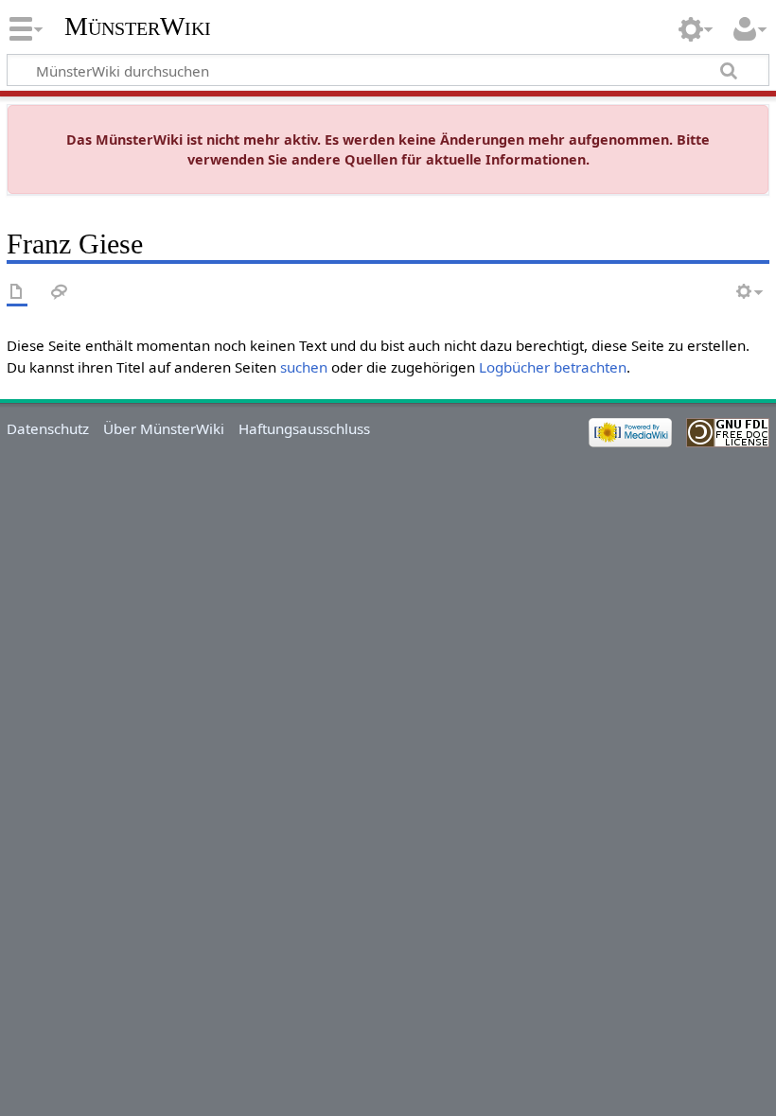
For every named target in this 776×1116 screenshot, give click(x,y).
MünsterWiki (137, 26)
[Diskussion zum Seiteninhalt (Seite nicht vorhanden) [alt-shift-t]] (59, 293)
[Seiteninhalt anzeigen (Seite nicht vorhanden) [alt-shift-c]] (17, 293)
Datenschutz (48, 428)
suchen (303, 366)
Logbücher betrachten (552, 366)
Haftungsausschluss (304, 428)
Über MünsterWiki (163, 428)
